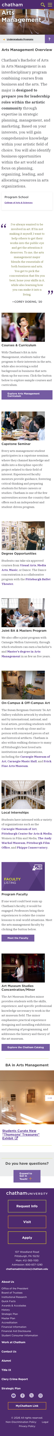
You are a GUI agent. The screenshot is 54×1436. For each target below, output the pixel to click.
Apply (27, 1238)
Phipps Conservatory (32, 847)
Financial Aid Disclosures (16, 1331)
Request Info (27, 1206)
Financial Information (14, 1326)
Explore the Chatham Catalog (29, 1048)
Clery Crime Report (15, 1379)
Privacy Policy (27, 1426)
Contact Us (9, 1351)
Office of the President (15, 1288)
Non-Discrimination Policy (21, 1422)
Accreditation (9, 1322)
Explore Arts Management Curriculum (24, 396)
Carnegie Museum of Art (19, 829)
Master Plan (8, 1318)
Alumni (6, 1360)
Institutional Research (14, 1297)
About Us (8, 1281)
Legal (45, 1422)
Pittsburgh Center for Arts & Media (27, 833)
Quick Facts (9, 1301)
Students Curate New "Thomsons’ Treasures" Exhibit (21, 1134)
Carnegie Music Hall (22, 761)
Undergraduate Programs (20, 39)
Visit (27, 1222)
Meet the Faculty (21, 939)
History (6, 1309)
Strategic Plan (10, 1314)
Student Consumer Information (20, 1335)
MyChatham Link (27, 1405)
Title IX (6, 1370)
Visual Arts (28, 565)
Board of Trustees (12, 1292)
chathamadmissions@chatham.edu (27, 1269)
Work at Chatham (13, 1342)
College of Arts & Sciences (18, 202)
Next (49, 1098)
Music (13, 570)
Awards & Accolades (14, 1305)
